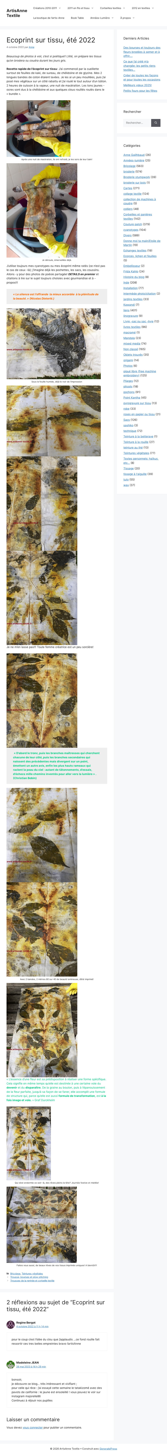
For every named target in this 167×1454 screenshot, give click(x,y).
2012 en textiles (141, 8)
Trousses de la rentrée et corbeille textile (32, 1280)
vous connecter (33, 1427)
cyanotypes (130, 229)
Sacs (126, 419)
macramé (129, 332)
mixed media (131, 343)
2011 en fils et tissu (79, 8)
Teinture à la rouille (135, 442)
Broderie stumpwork (136, 177)
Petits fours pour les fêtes (140, 90)
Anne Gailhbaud (134, 155)
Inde (126, 282)
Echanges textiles (134, 250)
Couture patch (132, 224)
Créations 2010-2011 (45, 8)
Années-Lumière (100, 17)
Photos (128, 365)
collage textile (132, 193)
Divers (127, 235)
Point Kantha (131, 397)
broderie (129, 171)
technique (129, 431)
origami (128, 360)
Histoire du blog (133, 277)
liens (126, 310)
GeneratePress (108, 1448)
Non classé (130, 349)
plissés (127, 386)
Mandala (129, 338)
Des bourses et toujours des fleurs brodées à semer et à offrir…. (141, 52)
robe (126, 408)
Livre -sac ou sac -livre (138, 321)
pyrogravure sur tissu (137, 403)
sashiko (128, 425)
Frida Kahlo (130, 271)
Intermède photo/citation (139, 293)
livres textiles (132, 327)
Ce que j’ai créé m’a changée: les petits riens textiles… (139, 65)
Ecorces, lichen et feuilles (140, 256)
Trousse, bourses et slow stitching (29, 1277)
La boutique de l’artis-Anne (48, 17)
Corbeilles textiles (110, 8)
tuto (126, 479)
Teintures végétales (32, 1273)
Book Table (77, 17)
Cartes (127, 188)
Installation (130, 288)
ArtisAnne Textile (17, 13)
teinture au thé (133, 447)
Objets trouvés (133, 354)
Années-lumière (133, 160)
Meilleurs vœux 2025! (137, 85)
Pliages (128, 381)
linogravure (130, 315)
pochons (129, 392)
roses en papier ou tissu (139, 414)
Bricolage (15, 1273)
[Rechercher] (155, 123)
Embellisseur (131, 266)
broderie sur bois (134, 182)
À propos (125, 17)
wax (126, 485)
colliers (128, 209)
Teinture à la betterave (138, 436)
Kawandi (129, 304)
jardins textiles (133, 299)
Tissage (128, 468)
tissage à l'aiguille (135, 474)
